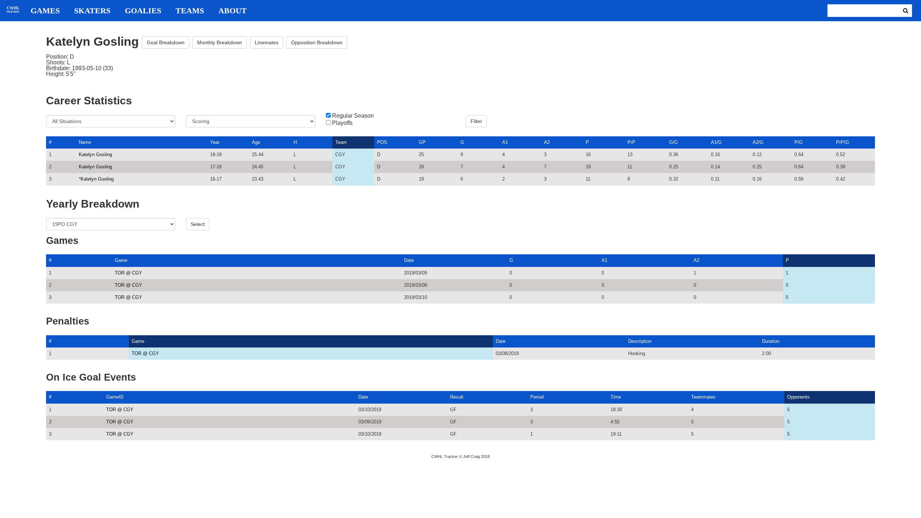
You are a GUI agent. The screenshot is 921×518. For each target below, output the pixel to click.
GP (422, 142)
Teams (190, 11)
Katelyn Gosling (95, 154)
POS (382, 142)
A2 (547, 142)
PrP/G (842, 142)
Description (640, 341)
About (232, 11)
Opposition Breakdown (316, 42)
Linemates (266, 42)
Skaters (92, 11)
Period (537, 397)
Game (121, 260)
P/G (798, 142)
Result (456, 397)
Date (409, 260)
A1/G (716, 142)
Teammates (703, 397)
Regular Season (353, 116)
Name (85, 142)
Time (616, 397)
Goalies (143, 11)
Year (214, 142)
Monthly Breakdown (219, 42)
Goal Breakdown (166, 42)
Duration (770, 341)
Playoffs (342, 123)
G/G (673, 142)
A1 (505, 142)
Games (45, 11)
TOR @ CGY (128, 273)
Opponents (798, 397)
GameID (114, 397)
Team (341, 142)
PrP (631, 142)
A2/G (758, 142)
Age (256, 142)
